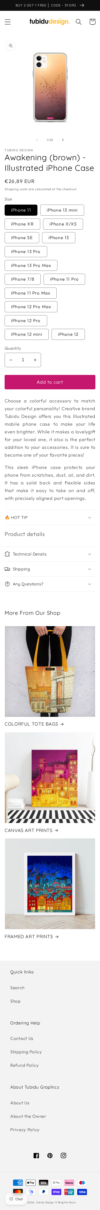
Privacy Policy (25, 1129)
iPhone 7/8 (22, 279)
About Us (19, 1102)
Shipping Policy (26, 1051)
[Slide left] (37, 139)
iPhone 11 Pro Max (30, 293)
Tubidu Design (45, 1202)
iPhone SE (22, 237)
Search (17, 987)
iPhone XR (22, 223)
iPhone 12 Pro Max (31, 306)
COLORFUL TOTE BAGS (31, 724)
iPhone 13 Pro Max (31, 265)
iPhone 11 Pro (64, 279)
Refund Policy (24, 1065)
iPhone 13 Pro (26, 251)
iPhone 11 (21, 210)
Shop (15, 1001)
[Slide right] (62, 139)
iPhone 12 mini (26, 334)
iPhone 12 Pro (26, 320)
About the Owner (28, 1116)
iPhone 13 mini (62, 210)
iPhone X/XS (63, 223)
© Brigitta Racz (65, 1202)
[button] (8, 22)
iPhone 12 (68, 334)
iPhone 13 (58, 237)
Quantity (13, 348)
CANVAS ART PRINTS (29, 830)
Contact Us (21, 1038)
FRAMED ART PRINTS (29, 936)
